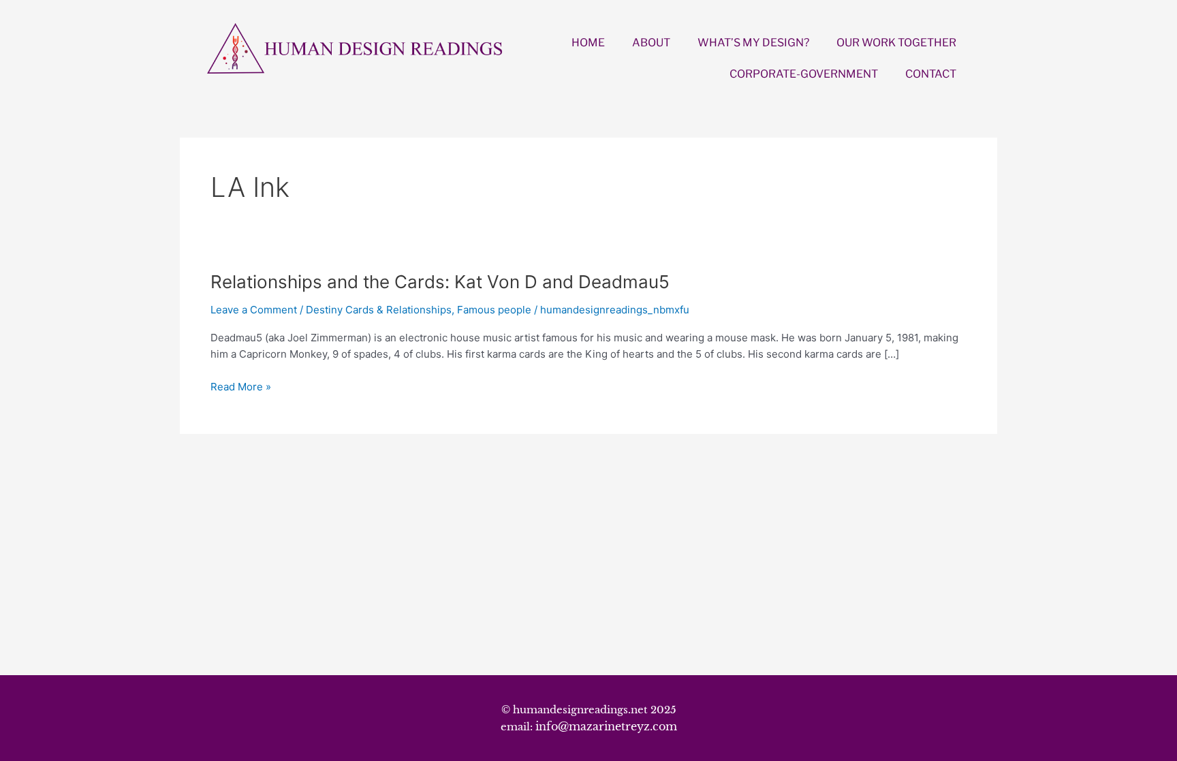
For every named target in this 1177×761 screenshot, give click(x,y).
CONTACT (930, 73)
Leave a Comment (253, 309)
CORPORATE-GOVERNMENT (803, 73)
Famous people (494, 309)
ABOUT (651, 42)
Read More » (240, 387)
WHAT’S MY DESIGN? (753, 42)
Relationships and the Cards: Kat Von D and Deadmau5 (440, 281)
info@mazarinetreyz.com (606, 726)
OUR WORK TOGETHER (896, 42)
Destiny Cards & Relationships (379, 309)
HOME (588, 42)
